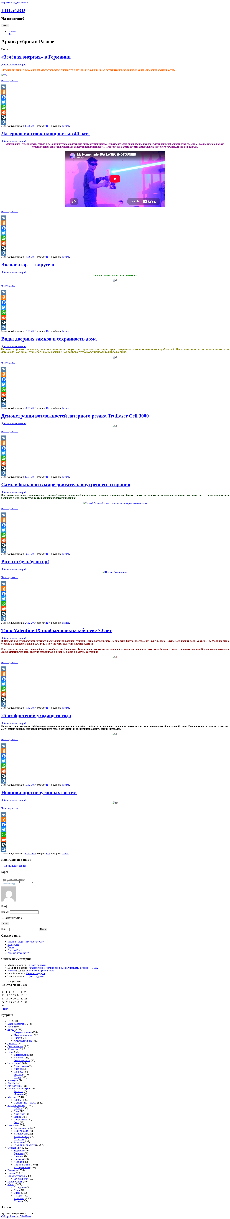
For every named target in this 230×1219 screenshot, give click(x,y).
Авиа (16, 1111)
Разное (65, 126)
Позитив (12, 1170)
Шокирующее (15, 1181)
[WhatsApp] (115, 107)
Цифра (17, 1077)
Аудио (17, 1190)
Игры (10, 1052)
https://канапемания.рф (11, 882)
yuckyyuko (13, 944)
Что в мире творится (25, 1145)
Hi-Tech (18, 1108)
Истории (18, 1195)
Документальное (23, 1032)
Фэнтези (18, 1074)
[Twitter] (115, 102)
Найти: (5, 929)
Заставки (18, 1091)
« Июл (4, 1008)
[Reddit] (115, 112)
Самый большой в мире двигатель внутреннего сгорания (65, 484)
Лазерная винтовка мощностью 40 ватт (45, 133)
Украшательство (16, 1176)
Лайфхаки (19, 1161)
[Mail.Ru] (115, 122)
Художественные (23, 1040)
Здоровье (18, 1153)
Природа (18, 1071)
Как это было (21, 1130)
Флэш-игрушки (22, 1060)
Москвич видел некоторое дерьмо (26, 941)
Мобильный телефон (19, 1088)
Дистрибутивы (22, 1054)
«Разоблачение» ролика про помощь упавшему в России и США (63, 967)
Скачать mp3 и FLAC (25, 1102)
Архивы (5, 1213)
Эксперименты (22, 1167)
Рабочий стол (21, 1178)
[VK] (115, 87)
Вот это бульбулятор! (25, 561)
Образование (14, 1147)
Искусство (13, 1063)
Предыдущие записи (13, 865)
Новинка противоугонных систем (39, 792)
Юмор (11, 1184)
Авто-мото (19, 1114)
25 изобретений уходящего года (36, 715)
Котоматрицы (15, 1085)
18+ (9, 1021)
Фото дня (19, 1142)
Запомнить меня (13, 918)
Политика (19, 1139)
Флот (16, 1122)
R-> (48, 126)
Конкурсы (13, 1080)
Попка (11, 947)
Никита (12, 970)
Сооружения (20, 1119)
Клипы (17, 1100)
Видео (11, 1029)
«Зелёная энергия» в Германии (36, 57)
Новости (18, 1057)
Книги (17, 1156)
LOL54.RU (13, 10)
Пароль (5, 912)
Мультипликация (23, 1035)
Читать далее (9, 80)
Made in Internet (16, 1023)
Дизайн (18, 1069)
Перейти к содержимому (14, 2)
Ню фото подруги (36, 965)
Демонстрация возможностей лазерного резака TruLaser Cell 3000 (75, 416)
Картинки (19, 1198)
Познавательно (22, 1164)
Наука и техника (16, 1105)
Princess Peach (15, 950)
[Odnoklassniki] (115, 92)
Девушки (12, 1043)
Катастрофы (20, 1133)
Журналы (19, 1150)
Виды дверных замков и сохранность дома (49, 339)
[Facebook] (115, 97)
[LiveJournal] (115, 117)
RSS (10, 34)
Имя (3, 906)
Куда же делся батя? (18, 953)
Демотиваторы (15, 1046)
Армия (11, 1026)
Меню (5, 25)
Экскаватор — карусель (28, 264)
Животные (13, 1049)
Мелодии (19, 1094)
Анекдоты (19, 1187)
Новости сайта (21, 1136)
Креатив (18, 1159)
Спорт (17, 1038)
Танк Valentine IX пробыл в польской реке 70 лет (56, 630)
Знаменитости (21, 1128)
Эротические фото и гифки (40, 970)
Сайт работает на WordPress (16, 1216)
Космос (11, 1083)
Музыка (12, 1097)
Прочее (11, 1173)
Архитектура (21, 1066)
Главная (12, 31)
